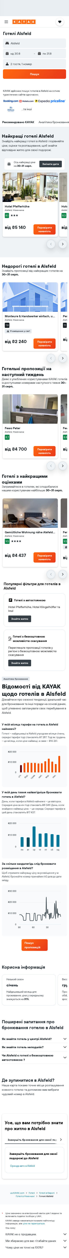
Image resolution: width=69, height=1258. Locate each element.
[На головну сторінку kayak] (24, 22)
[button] (6, 22)
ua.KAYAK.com (17, 1192)
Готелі (32, 1192)
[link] (19, 619)
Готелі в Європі (47, 1192)
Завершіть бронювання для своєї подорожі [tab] (36, 1139)
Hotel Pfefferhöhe (17, 206)
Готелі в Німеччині (25, 1196)
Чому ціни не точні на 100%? (24, 1247)
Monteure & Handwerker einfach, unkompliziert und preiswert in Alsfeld (30, 316)
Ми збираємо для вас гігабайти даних (31, 1241)
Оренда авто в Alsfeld (22, 1165)
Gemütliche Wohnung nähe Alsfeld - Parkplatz (30, 532)
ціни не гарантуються (34, 1223)
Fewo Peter (12, 428)
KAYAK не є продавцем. (21, 1234)
